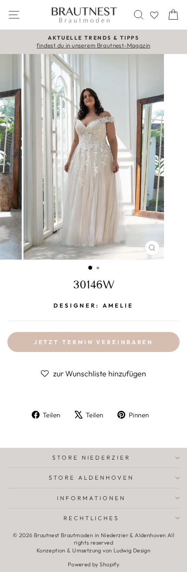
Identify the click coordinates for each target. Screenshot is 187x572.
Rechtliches (91, 517)
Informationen (91, 497)
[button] (93, 374)
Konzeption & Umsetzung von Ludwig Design (94, 550)
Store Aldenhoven (91, 477)
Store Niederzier (91, 457)
